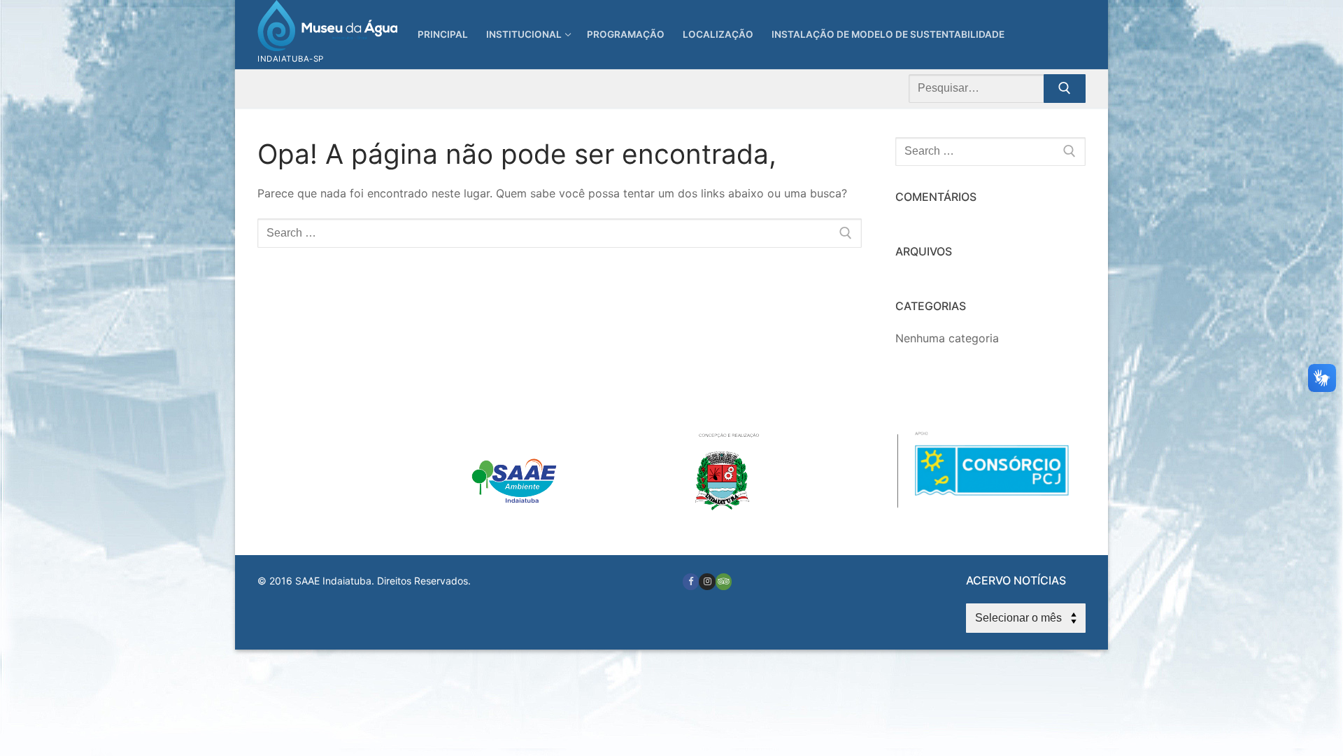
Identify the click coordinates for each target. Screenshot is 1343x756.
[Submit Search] (1065, 89)
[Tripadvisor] (724, 581)
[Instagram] (707, 581)
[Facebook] (691, 581)
